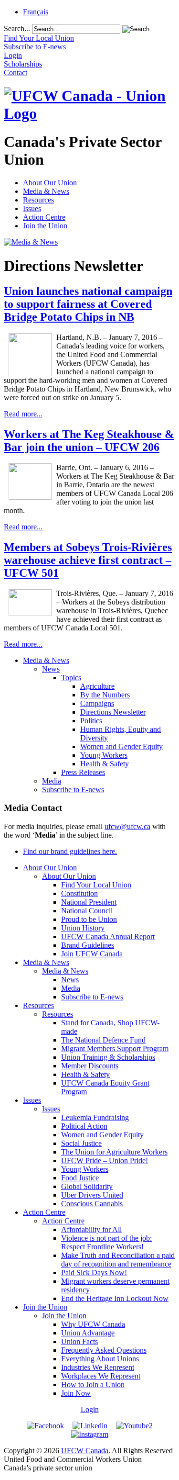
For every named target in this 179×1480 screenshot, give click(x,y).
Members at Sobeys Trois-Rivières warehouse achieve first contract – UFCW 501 (88, 560)
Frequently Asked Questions (104, 1350)
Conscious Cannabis (92, 1204)
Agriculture (97, 686)
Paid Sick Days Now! (94, 1272)
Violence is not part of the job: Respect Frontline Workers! (106, 1242)
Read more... (23, 414)
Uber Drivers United (92, 1195)
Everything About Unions (100, 1359)
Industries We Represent (97, 1367)
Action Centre (44, 217)
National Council (87, 911)
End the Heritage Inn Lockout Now (114, 1298)
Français (35, 12)
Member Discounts (89, 1066)
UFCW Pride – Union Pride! (104, 1160)
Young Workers (103, 755)
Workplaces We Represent (100, 1376)
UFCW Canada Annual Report (108, 936)
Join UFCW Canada (92, 954)
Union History (83, 928)
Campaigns (97, 703)
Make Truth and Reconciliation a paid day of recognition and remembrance (118, 1259)
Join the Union (45, 226)
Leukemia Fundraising (95, 1117)
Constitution (79, 893)
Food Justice (80, 1178)
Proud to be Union (89, 919)
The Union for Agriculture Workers (114, 1152)
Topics (71, 677)
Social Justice (81, 1143)
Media (51, 781)
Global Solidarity (87, 1186)
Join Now (76, 1393)
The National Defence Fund (103, 1040)
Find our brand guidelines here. (70, 851)
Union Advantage (88, 1333)
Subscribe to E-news (73, 789)
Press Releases (83, 772)
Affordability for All (91, 1229)
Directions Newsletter (113, 712)
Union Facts (79, 1341)
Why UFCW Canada (93, 1324)
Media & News (46, 191)
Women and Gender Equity (121, 746)
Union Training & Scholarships (108, 1057)
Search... (17, 28)
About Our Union (50, 183)
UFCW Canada (84, 1450)
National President (88, 902)
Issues (32, 208)
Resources (38, 200)
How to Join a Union (93, 1384)
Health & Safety (104, 764)
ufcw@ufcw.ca (127, 826)
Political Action (84, 1126)
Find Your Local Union (96, 885)
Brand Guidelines (87, 945)
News (51, 669)
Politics (91, 721)
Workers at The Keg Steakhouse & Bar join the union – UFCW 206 (89, 440)
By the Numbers (105, 695)
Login (90, 1409)
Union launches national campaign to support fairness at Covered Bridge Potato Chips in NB (88, 304)
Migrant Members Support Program (114, 1048)
